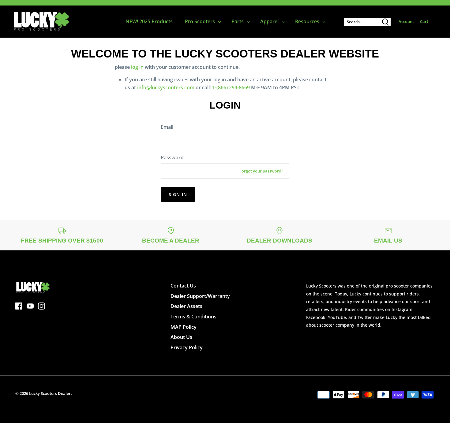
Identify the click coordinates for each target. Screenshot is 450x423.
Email (167, 127)
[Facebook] (18, 306)
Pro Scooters (200, 21)
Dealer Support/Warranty (200, 296)
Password (172, 157)
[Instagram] (41, 306)
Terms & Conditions (193, 316)
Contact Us (183, 285)
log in (137, 67)
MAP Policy (184, 327)
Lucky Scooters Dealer (50, 393)
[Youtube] (30, 306)
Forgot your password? (261, 171)
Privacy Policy (187, 347)
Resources (307, 21)
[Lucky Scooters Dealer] (41, 22)
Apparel (269, 21)
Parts (237, 21)
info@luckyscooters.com (165, 87)
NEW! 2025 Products (149, 21)
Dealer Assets (186, 306)
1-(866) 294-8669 (231, 87)
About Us (181, 337)
